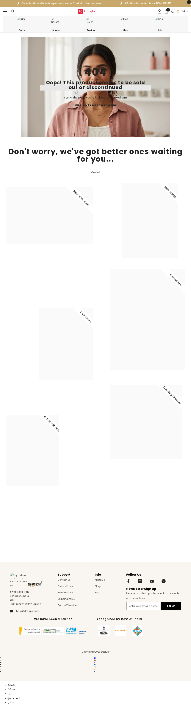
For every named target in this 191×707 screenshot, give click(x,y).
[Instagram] (140, 581)
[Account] (160, 11)
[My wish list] (173, 11)
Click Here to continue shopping (95, 104)
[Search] (13, 11)
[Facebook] (128, 581)
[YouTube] (151, 581)
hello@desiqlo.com (27, 611)
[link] (13, 689)
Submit (171, 606)
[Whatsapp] (163, 581)
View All (95, 172)
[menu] (5, 11)
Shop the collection (20, 257)
